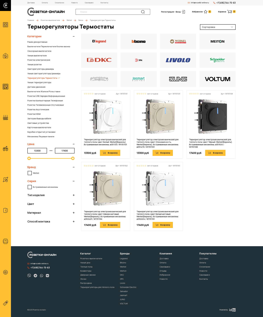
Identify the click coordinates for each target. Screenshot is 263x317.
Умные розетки (34, 64)
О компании (59, 3)
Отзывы (163, 271)
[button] (51, 36)
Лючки (83, 279)
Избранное (201, 11)
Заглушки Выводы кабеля (39, 118)
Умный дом (85, 262)
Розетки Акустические (38, 109)
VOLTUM (124, 303)
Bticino (123, 262)
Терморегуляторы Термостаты (42, 78)
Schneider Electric (128, 287)
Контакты (104, 3)
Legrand (124, 258)
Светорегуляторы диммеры (40, 69)
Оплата (45, 3)
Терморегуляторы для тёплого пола (97, 287)
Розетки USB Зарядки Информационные (46, 96)
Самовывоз (89, 3)
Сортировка (208, 27)
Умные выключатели (37, 55)
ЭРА (122, 279)
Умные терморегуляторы (39, 82)
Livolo (122, 283)
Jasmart (123, 295)
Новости (74, 3)
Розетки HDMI (34, 114)
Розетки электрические (38, 60)
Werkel (69, 20)
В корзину (113, 153)
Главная (30, 20)
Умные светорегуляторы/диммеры (43, 73)
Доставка (31, 3)
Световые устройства (38, 123)
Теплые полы (86, 266)
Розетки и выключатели (50, 20)
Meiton (123, 271)
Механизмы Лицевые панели (40, 136)
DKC (122, 274)
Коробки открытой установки (41, 132)
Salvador (124, 291)
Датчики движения (36, 87)
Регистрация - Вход (171, 11)
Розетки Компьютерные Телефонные (45, 100)
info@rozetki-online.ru (200, 3)
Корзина (226, 11)
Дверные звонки (88, 274)
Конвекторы (85, 271)
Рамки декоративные (37, 42)
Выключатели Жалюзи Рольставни (43, 91)
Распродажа (86, 283)
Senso (80, 20)
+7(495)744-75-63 (226, 2)
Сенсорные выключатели (39, 51)
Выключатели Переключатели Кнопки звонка (48, 46)
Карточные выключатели (39, 127)
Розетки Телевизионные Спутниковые (45, 105)
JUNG (122, 299)
